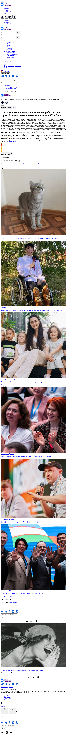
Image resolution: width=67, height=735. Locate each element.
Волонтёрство (11, 52)
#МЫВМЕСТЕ (8, 63)
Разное (2, 105)
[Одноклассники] (31, 621)
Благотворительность (13, 54)
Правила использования (10, 88)
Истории (6, 8)
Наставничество (11, 46)
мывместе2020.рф (12, 141)
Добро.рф (11, 454)
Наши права (10, 57)
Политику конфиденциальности (47, 163)
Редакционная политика (10, 87)
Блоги (5, 13)
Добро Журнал (13, 602)
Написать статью (5, 73)
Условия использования (29, 163)
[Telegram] (36, 621)
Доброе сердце (11, 42)
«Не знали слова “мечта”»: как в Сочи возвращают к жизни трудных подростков (23, 382)
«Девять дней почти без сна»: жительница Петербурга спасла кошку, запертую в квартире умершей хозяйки (31, 238)
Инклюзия (10, 49)
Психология (10, 60)
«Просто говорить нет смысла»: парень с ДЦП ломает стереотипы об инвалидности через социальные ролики (31, 310)
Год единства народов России (12, 66)
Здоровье (9, 58)
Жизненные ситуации (10, 51)
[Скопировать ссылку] (40, 621)
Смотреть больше (6, 385)
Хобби (9, 45)
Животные (10, 43)
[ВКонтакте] (27, 621)
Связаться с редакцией (7, 687)
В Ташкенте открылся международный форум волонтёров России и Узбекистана (23, 593)
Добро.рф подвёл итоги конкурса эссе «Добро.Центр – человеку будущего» (22, 522)
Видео (5, 67)
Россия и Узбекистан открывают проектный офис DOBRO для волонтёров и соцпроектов (26, 456)
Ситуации (7, 10)
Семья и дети (11, 55)
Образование (7, 11)
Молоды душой (11, 48)
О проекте (7, 85)
